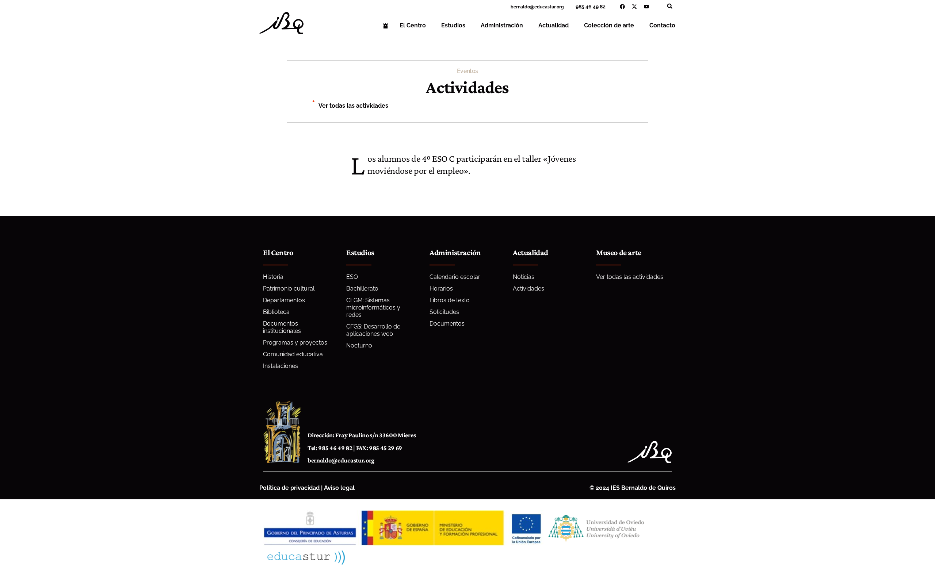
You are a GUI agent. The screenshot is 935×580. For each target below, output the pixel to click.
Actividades (528, 288)
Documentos (447, 323)
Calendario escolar (455, 276)
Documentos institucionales (282, 327)
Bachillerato (362, 288)
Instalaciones (280, 365)
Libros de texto (450, 300)
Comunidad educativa (293, 354)
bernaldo (520, 6)
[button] (670, 6)
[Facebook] (622, 6)
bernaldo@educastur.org (341, 460)
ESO (352, 276)
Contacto (662, 25)
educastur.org (549, 6)
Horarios (441, 288)
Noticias (523, 276)
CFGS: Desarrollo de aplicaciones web (373, 330)
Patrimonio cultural (288, 288)
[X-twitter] (634, 6)
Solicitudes (444, 311)
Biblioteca (276, 311)
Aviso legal (339, 487)
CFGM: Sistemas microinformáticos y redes (373, 307)
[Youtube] (646, 6)
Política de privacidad (289, 487)
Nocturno (359, 345)
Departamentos (284, 300)
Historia (273, 276)
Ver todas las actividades (353, 105)
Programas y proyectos (295, 342)
